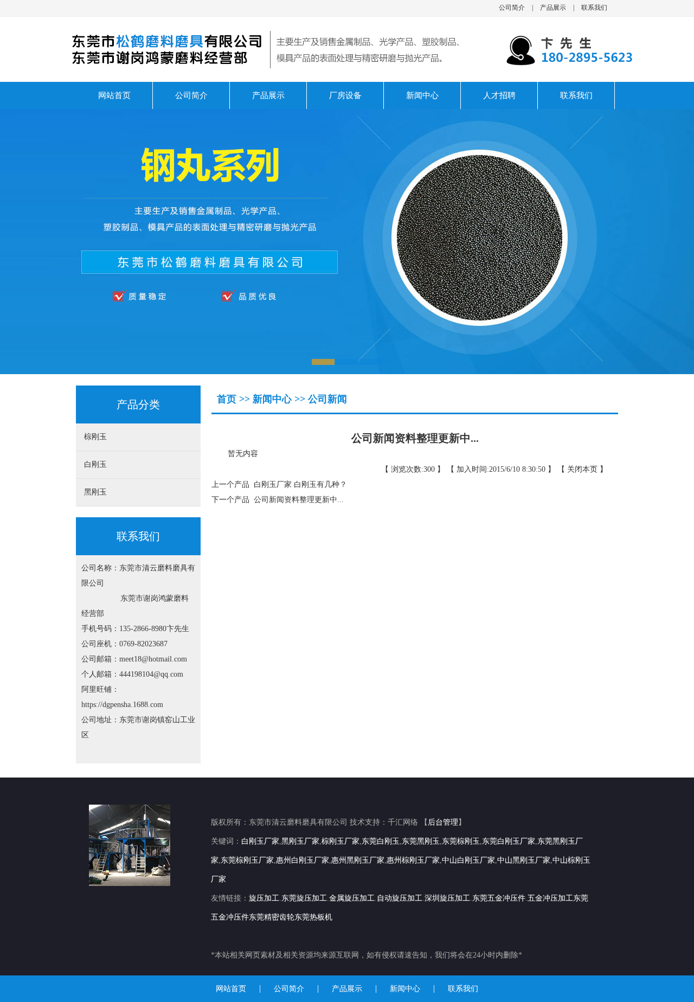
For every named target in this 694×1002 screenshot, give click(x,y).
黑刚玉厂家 (300, 841)
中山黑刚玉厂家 (523, 860)
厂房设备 (345, 95)
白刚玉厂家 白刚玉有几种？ (298, 484)
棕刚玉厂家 (340, 841)
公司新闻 (327, 399)
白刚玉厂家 (260, 841)
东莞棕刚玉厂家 (247, 860)
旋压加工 (264, 898)
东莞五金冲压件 (498, 898)
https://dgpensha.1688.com (122, 705)
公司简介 (512, 7)
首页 (228, 399)
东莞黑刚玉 (421, 841)
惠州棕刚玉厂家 (413, 860)
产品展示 (553, 7)
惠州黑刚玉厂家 (357, 860)
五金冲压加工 (550, 898)
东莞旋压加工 (304, 898)
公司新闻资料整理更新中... (296, 500)
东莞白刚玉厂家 (508, 841)
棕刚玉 (95, 437)
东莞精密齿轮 (271, 917)
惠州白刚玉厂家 (302, 860)
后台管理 (443, 822)
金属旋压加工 (352, 898)
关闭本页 (582, 469)
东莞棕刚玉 (461, 841)
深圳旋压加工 (447, 898)
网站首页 (114, 95)
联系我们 (594, 7)
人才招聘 (499, 95)
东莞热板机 (313, 917)
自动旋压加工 (399, 898)
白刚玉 (95, 464)
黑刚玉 (95, 492)
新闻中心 (422, 95)
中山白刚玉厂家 (468, 860)
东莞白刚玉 (381, 841)
